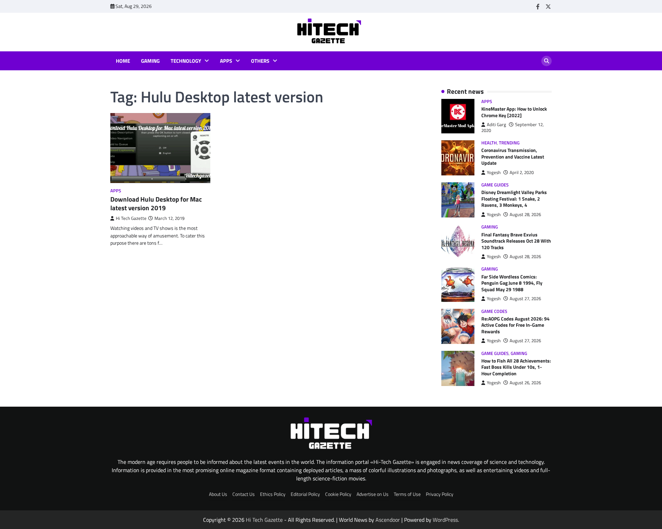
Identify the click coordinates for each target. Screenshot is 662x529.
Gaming (150, 61)
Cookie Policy (338, 494)
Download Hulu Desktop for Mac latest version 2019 (156, 203)
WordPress (445, 520)
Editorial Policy (305, 494)
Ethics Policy (272, 494)
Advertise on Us (373, 494)
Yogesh (494, 172)
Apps (226, 61)
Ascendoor (387, 520)
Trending (509, 142)
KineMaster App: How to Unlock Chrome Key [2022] (514, 112)
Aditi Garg (496, 124)
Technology (186, 61)
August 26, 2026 (525, 382)
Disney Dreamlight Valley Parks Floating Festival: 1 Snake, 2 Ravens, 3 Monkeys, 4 (514, 199)
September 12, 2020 (512, 127)
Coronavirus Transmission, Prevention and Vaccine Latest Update (512, 156)
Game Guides (495, 184)
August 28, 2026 (525, 214)
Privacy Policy (439, 494)
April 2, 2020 (522, 172)
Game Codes (494, 311)
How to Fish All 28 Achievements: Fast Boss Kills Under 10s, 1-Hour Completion (516, 367)
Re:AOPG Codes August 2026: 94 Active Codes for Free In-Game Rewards (515, 325)
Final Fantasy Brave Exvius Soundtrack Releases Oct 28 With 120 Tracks (516, 241)
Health (489, 142)
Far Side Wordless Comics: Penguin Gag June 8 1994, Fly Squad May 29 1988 (511, 283)
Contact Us (243, 494)
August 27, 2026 (525, 298)
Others (260, 61)
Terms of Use (407, 494)
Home (123, 61)
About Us (218, 494)
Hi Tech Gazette (131, 218)
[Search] (546, 61)
